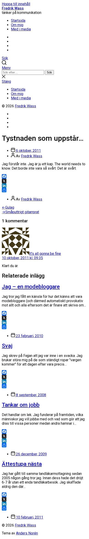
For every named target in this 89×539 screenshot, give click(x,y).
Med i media (21, 29)
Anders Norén (27, 533)
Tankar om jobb (20, 405)
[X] (44, 181)
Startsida (18, 20)
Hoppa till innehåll (16, 4)
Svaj (7, 346)
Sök (49, 72)
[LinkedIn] (44, 185)
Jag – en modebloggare (31, 286)
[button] (44, 68)
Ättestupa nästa (22, 464)
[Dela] (44, 190)
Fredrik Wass (13, 8)
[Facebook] (44, 176)
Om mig (17, 25)
